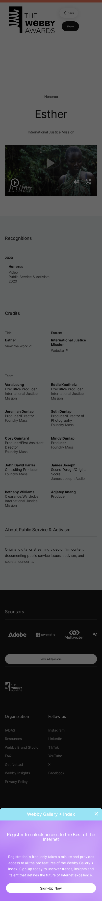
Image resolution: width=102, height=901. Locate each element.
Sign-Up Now (51, 888)
